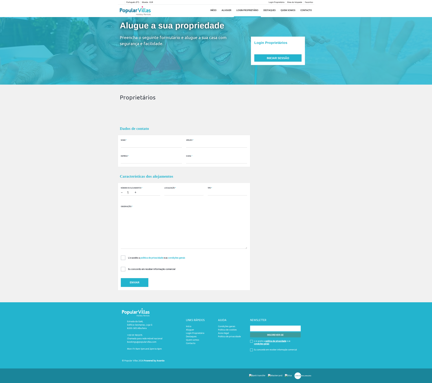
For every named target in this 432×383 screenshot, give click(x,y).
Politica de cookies (227, 330)
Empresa (125, 156)
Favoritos (309, 2)
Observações (126, 206)
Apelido (189, 140)
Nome (124, 140)
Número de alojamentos (131, 188)
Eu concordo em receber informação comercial (151, 269)
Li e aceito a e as (156, 258)
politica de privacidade (151, 258)
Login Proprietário (277, 2)
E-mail (189, 156)
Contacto (306, 10)
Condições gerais (226, 326)
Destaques (269, 10)
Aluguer (226, 10)
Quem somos (288, 10)
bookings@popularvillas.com (141, 342)
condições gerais (176, 258)
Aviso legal (223, 333)
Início (213, 10)
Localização (170, 188)
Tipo (210, 188)
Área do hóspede (294, 2)
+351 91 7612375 (134, 335)
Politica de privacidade (229, 337)
